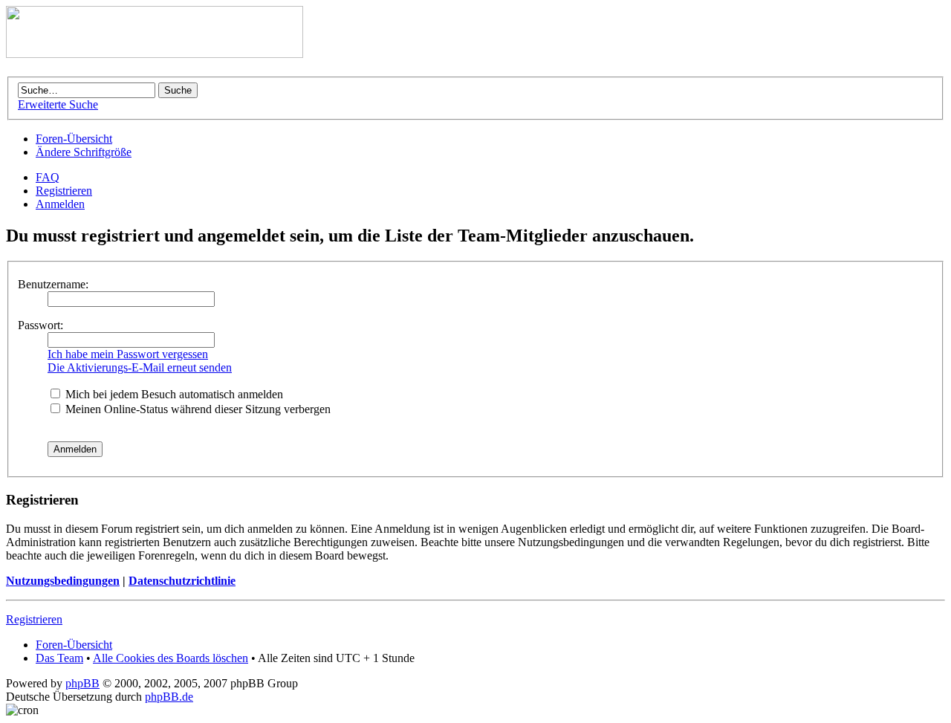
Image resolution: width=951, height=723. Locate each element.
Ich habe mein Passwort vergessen (128, 354)
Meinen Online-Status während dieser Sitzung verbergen (196, 409)
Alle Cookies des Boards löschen (170, 658)
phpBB (82, 683)
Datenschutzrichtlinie (182, 580)
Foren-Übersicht (74, 138)
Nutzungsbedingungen (63, 580)
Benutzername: (53, 284)
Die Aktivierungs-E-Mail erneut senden (140, 367)
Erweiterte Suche (58, 104)
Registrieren (64, 190)
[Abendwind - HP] (154, 54)
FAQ (47, 177)
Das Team (59, 658)
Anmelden (60, 204)
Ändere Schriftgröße (84, 152)
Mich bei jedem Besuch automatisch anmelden (172, 394)
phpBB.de (169, 696)
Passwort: (40, 325)
